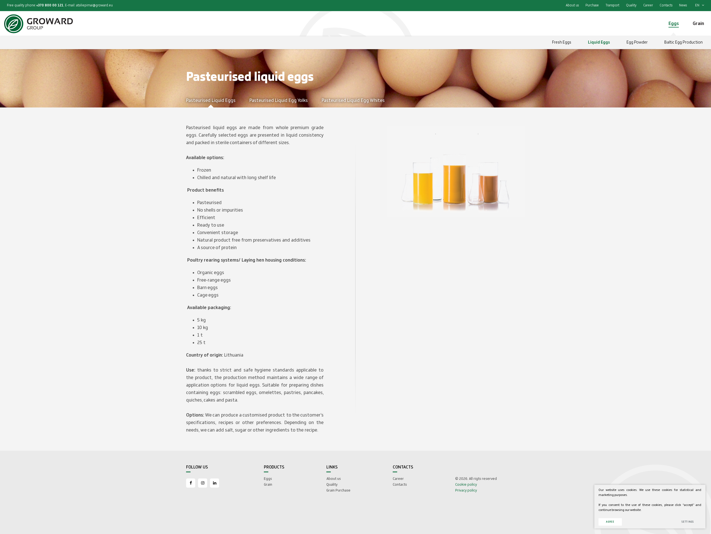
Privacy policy (466, 490)
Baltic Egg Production (683, 42)
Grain (268, 485)
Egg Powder (637, 42)
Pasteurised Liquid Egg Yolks (278, 100)
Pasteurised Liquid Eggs (211, 100)
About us (572, 5)
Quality (631, 5)
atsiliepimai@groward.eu (94, 5)
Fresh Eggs (561, 42)
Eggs (268, 479)
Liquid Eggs (599, 42)
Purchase (592, 5)
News (683, 5)
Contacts (666, 5)
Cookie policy (466, 485)
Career (648, 5)
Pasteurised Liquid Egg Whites (353, 100)
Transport (612, 5)
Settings (688, 522)
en (697, 5)
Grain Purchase (338, 490)
